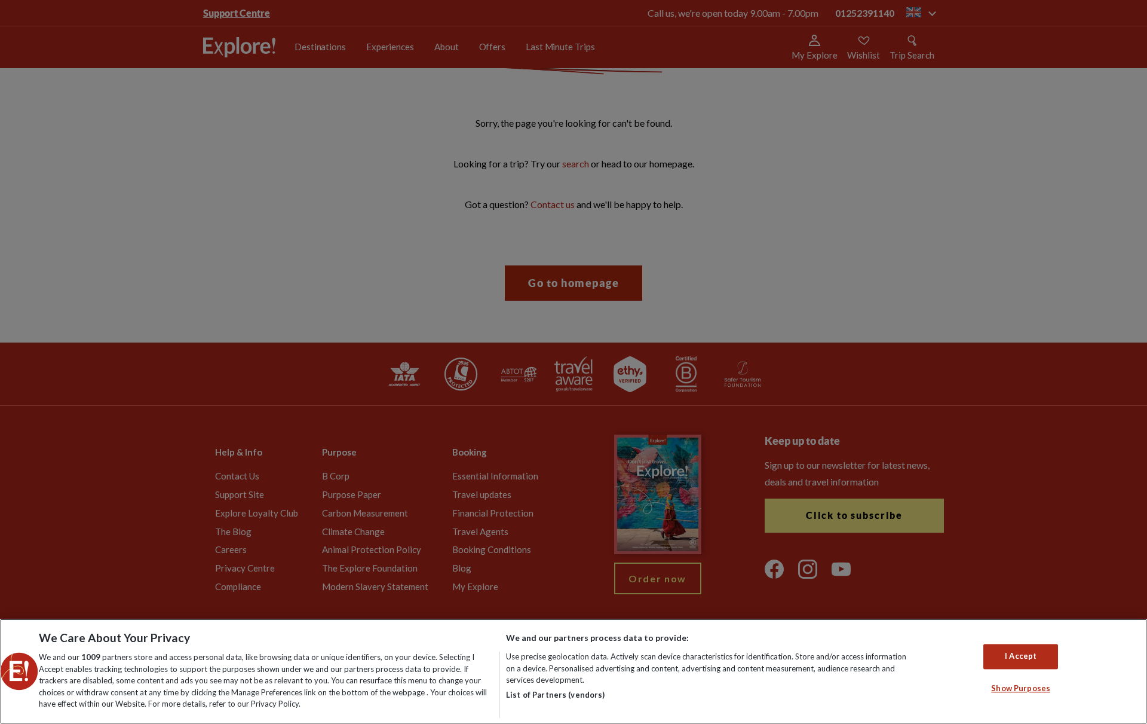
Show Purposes (1020, 688)
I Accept (1020, 656)
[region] (573, 671)
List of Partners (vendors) (555, 694)
